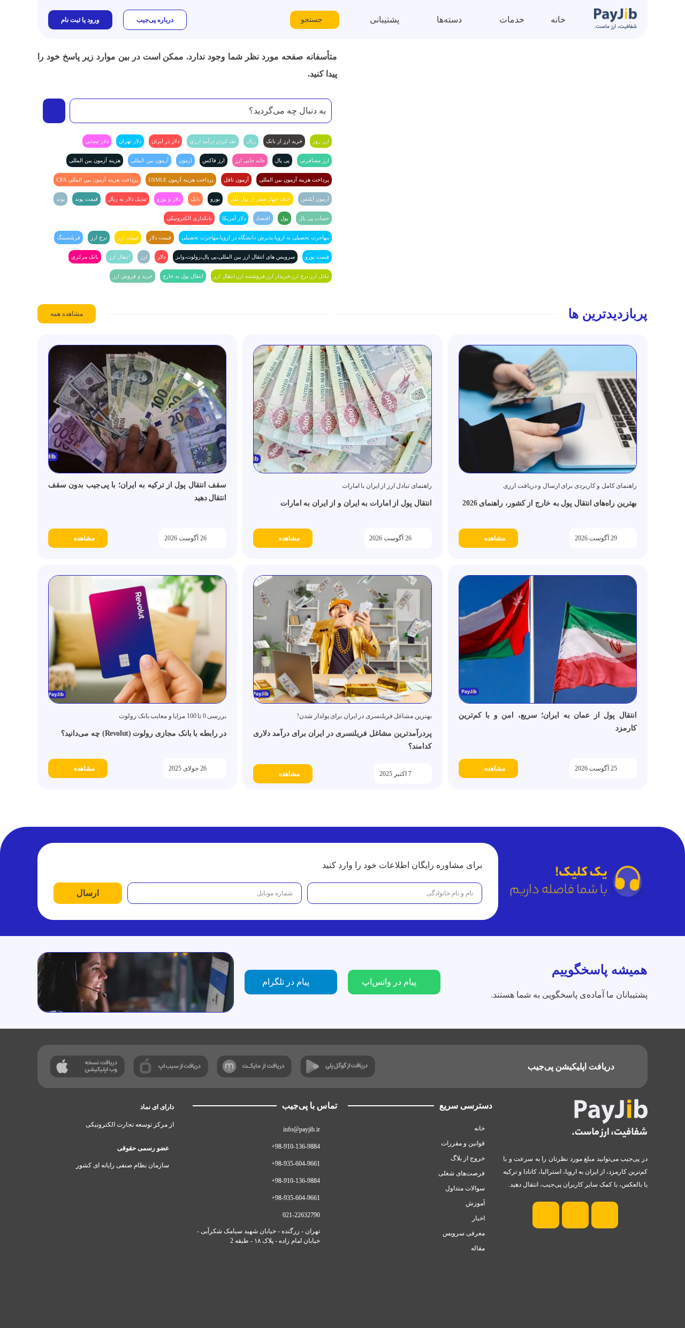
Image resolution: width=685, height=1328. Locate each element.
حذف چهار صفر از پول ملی (260, 199)
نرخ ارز (98, 237)
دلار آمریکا (234, 218)
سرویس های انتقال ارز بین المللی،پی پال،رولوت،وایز (235, 257)
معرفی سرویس (464, 1233)
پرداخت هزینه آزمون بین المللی (294, 180)
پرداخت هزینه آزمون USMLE (181, 180)
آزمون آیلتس (315, 199)
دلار (161, 257)
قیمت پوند (86, 199)
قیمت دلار (160, 237)
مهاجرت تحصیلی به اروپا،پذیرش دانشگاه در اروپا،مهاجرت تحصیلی (255, 237)
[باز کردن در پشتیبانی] (363, 19)
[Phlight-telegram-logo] (575, 1215)
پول (284, 218)
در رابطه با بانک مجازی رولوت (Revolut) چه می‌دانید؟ (143, 733)
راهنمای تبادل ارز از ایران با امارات (387, 485)
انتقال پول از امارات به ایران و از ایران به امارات (356, 503)
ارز (143, 257)
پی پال (282, 160)
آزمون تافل (236, 180)
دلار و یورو (168, 199)
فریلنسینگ (68, 237)
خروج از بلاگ (468, 1158)
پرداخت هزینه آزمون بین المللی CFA (97, 180)
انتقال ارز (119, 257)
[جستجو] (54, 111)
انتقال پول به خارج (183, 276)
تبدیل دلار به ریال (127, 199)
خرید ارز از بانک (284, 141)
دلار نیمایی (97, 141)
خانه (479, 1128)
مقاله (478, 1248)
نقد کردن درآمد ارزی (212, 141)
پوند (60, 199)
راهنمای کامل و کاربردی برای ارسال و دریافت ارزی (570, 485)
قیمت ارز (128, 237)
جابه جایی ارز (250, 160)
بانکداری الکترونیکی (189, 218)
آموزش (475, 1203)
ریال (251, 141)
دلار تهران (130, 141)
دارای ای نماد (157, 1107)
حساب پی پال (314, 218)
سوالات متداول (465, 1188)
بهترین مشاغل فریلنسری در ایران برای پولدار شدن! (364, 716)
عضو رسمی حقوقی (143, 1148)
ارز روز (321, 141)
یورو (215, 199)
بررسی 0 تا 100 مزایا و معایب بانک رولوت (172, 716)
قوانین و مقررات (463, 1143)
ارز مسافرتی (314, 160)
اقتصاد (263, 218)
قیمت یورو (317, 257)
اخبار (478, 1218)
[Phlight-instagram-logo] (604, 1215)
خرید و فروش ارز (132, 276)
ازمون (185, 160)
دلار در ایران (165, 141)
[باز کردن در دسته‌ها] (429, 19)
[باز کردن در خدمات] (492, 19)
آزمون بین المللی (150, 160)
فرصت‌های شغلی (461, 1173)
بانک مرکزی (84, 257)
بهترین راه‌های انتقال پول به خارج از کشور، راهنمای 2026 (549, 503)
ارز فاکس (213, 160)
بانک (195, 199)
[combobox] (201, 111)
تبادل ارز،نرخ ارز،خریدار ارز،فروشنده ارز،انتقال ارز (271, 276)
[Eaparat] (545, 1215)
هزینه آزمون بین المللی (94, 160)
